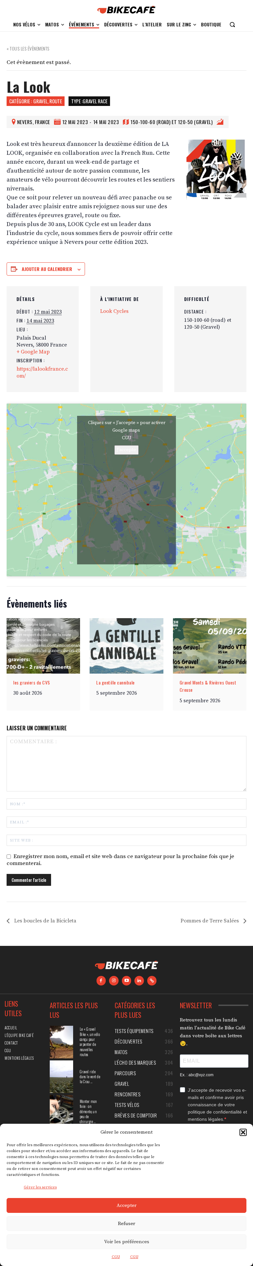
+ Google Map (33, 352)
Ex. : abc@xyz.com (196, 1075)
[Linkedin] (139, 980)
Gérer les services (40, 1187)
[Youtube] (126, 980)
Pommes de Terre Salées (210, 920)
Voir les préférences (126, 1242)
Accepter (126, 1205)
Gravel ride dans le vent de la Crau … (90, 1076)
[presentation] (43, 645)
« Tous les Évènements (28, 48)
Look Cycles (114, 311)
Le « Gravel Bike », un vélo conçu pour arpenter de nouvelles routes (90, 1041)
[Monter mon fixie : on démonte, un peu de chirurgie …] (61, 1111)
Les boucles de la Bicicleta (44, 920)
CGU (116, 1256)
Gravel (40, 101)
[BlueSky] (152, 980)
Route (55, 101)
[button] (243, 1132)
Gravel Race (95, 101)
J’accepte (126, 450)
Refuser (126, 1223)
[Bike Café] (126, 10)
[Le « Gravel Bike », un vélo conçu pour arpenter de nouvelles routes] (61, 1042)
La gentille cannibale (115, 682)
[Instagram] (114, 980)
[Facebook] (101, 980)
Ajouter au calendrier (47, 268)
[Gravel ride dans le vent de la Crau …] (61, 1076)
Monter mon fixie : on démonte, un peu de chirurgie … (88, 1111)
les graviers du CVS (31, 682)
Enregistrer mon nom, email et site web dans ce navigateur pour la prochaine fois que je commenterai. (120, 860)
